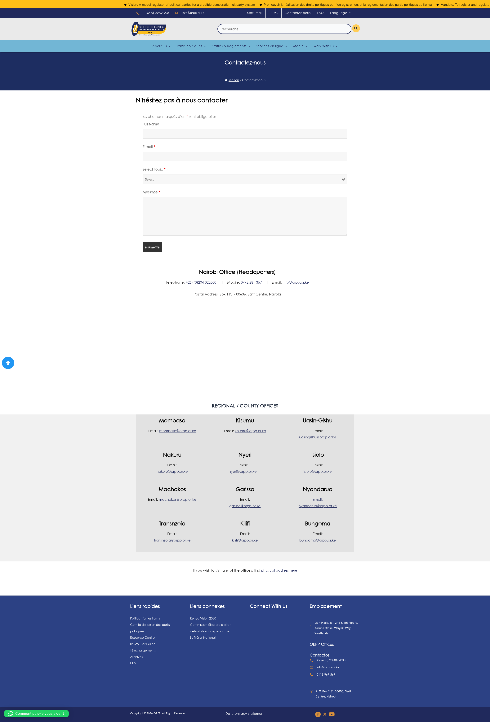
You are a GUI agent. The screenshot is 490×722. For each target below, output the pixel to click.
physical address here (279, 570)
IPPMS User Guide (142, 644)
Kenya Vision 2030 (203, 618)
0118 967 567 (326, 674)
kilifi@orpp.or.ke (245, 540)
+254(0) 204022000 (156, 13)
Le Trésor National (203, 637)
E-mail (149, 147)
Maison (234, 80)
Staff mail (254, 13)
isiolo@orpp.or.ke (318, 471)
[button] (36, 713)
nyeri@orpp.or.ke (243, 471)
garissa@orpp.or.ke (245, 506)
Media (298, 46)
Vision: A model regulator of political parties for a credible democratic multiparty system (177, 5)
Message (151, 192)
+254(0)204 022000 (201, 282)
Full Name (151, 124)
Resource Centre (142, 637)
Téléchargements (143, 650)
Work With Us (324, 46)
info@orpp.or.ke (193, 13)
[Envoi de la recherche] (356, 28)
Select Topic (154, 169)
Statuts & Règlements (229, 46)
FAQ (320, 13)
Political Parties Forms (145, 618)
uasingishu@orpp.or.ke (317, 437)
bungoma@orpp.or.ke (317, 540)
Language (338, 13)
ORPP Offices (322, 644)
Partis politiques (189, 46)
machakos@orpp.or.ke (177, 499)
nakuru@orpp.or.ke (172, 471)
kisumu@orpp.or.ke (250, 431)
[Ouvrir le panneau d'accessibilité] (8, 363)
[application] (349, 13)
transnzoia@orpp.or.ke (172, 540)
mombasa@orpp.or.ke (177, 431)
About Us (159, 46)
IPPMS (273, 13)
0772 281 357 (251, 282)
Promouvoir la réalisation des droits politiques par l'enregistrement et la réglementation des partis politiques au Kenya (333, 5)
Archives (136, 657)
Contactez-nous (298, 13)
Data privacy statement (245, 713)
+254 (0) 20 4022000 (331, 660)
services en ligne (269, 46)
